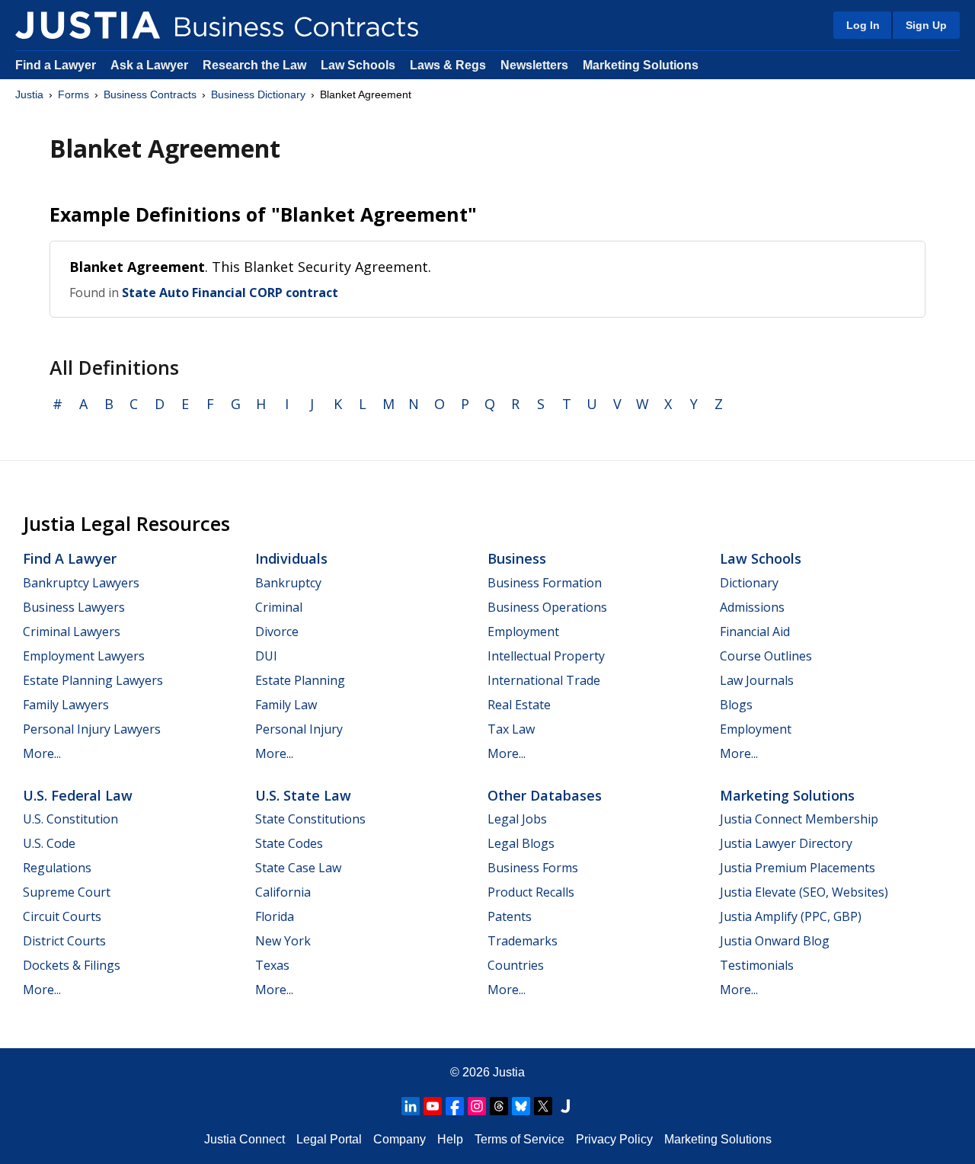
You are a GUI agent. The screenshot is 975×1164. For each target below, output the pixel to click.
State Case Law (298, 867)
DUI (266, 656)
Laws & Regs (448, 65)
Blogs (736, 704)
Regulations (57, 867)
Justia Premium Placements (797, 867)
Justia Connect (244, 1139)
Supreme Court (66, 892)
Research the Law (254, 65)
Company (399, 1139)
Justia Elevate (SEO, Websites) (804, 892)
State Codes (289, 843)
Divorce (277, 631)
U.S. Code (49, 843)
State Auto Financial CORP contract (230, 292)
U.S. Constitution (70, 819)
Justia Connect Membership (799, 819)
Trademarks (523, 940)
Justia (29, 94)
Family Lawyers (66, 704)
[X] (543, 1106)
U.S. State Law (303, 795)
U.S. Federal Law (78, 795)
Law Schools (358, 65)
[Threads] (499, 1106)
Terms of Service (519, 1139)
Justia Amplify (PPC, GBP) (791, 916)
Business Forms (533, 867)
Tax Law (511, 729)
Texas (272, 965)
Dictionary (749, 582)
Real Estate (519, 704)
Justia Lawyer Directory (786, 843)
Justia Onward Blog (775, 940)
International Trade (544, 680)
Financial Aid (755, 631)
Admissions (752, 607)
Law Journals (757, 680)
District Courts (64, 940)
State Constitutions (310, 819)
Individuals (291, 558)
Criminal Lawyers (71, 631)
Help (450, 1139)
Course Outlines (766, 656)
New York (283, 940)
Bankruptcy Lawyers (81, 582)
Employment (523, 631)
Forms (73, 94)
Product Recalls (531, 892)
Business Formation (545, 582)
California (283, 892)
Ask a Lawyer (150, 65)
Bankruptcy (288, 582)
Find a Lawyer (55, 65)
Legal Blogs (521, 843)
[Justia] (87, 25)
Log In (863, 25)
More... (42, 753)
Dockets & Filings (71, 965)
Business (517, 558)
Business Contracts (150, 94)
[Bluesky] (521, 1106)
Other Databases (545, 795)
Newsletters (534, 65)
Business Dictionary (258, 94)
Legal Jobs (517, 819)
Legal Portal (329, 1139)
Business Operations (547, 607)
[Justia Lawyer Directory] (565, 1106)
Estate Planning (300, 680)
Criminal (278, 607)
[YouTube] (433, 1106)
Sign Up (926, 25)
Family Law (286, 704)
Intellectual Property (546, 656)
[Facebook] (455, 1106)
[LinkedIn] (410, 1106)
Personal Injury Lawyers (92, 729)
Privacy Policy (614, 1139)
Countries (516, 965)
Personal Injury (299, 729)
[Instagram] (477, 1106)
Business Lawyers (74, 607)
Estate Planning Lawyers (93, 680)
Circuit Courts (62, 916)
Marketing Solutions (640, 65)
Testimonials (757, 965)
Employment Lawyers (84, 656)
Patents (510, 916)
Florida (274, 916)
